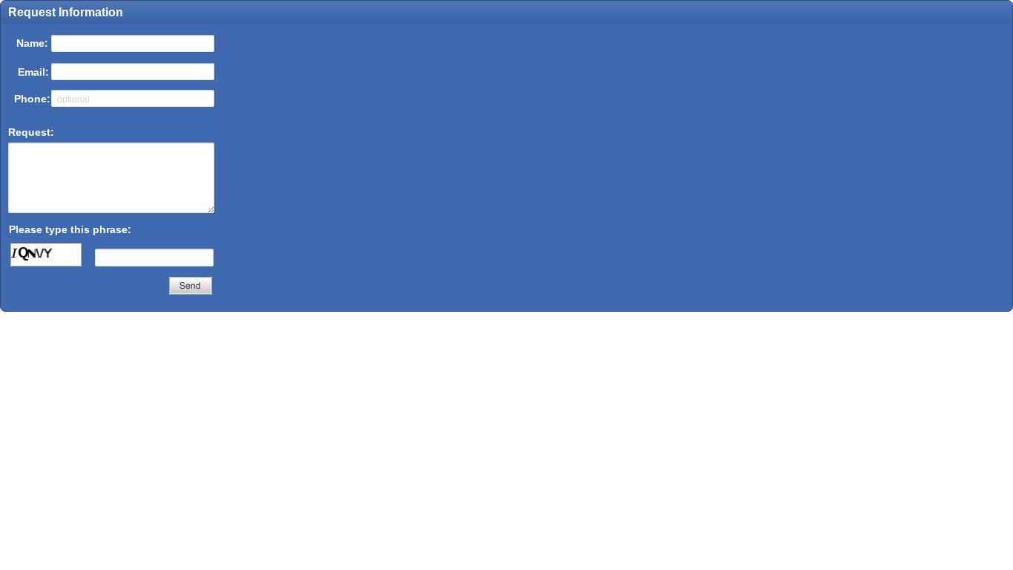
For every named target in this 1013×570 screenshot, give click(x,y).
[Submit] (190, 286)
